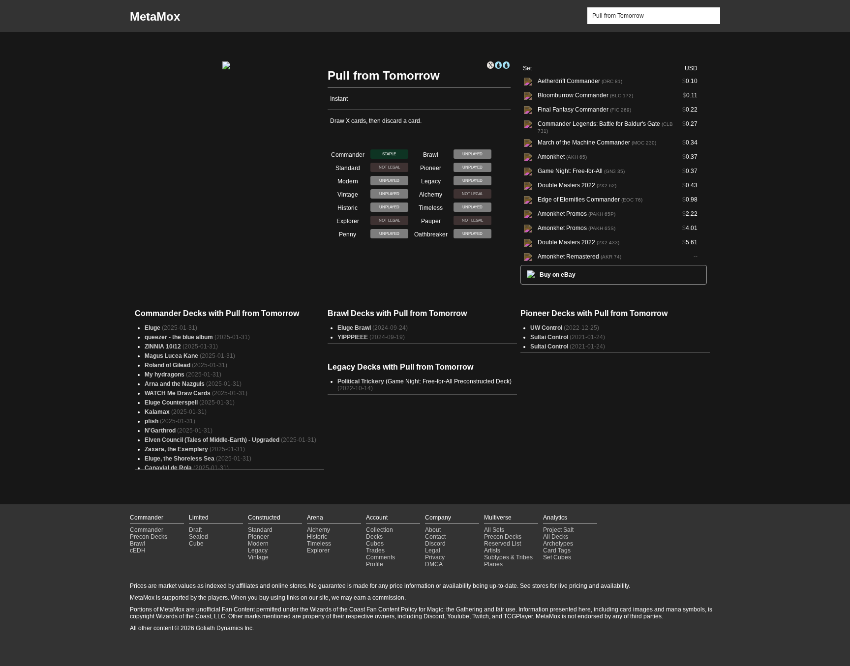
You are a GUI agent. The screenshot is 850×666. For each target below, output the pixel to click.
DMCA (434, 564)
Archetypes (558, 543)
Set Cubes (557, 557)
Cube (196, 543)
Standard (260, 529)
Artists (492, 550)
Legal (432, 550)
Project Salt (558, 529)
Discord (435, 543)
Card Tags (557, 550)
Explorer (318, 550)
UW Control (546, 327)
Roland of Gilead (167, 365)
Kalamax (157, 411)
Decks (374, 536)
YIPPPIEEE (352, 337)
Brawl (137, 543)
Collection (379, 529)
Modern (258, 543)
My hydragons (164, 374)
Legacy (258, 550)
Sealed (198, 536)
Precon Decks (148, 536)
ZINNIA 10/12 (163, 346)
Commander (146, 529)
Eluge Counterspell (171, 402)
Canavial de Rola (168, 467)
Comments (380, 557)
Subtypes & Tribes (508, 557)
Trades (375, 550)
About (433, 529)
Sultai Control (549, 337)
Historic (317, 536)
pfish (151, 421)
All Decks (555, 536)
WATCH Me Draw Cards (178, 393)
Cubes (375, 543)
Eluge (152, 327)
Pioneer (258, 536)
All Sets (494, 529)
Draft (195, 529)
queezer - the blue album (179, 337)
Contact (435, 536)
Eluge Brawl (354, 327)
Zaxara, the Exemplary (176, 449)
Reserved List (502, 543)
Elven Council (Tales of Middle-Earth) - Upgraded (212, 439)
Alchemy (318, 529)
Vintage (258, 557)
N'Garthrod (160, 430)
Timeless (319, 543)
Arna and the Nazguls (175, 383)
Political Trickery (360, 381)
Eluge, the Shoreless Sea (179, 458)
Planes (493, 564)
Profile (374, 564)
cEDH (138, 550)
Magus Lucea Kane (171, 355)
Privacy (435, 557)
